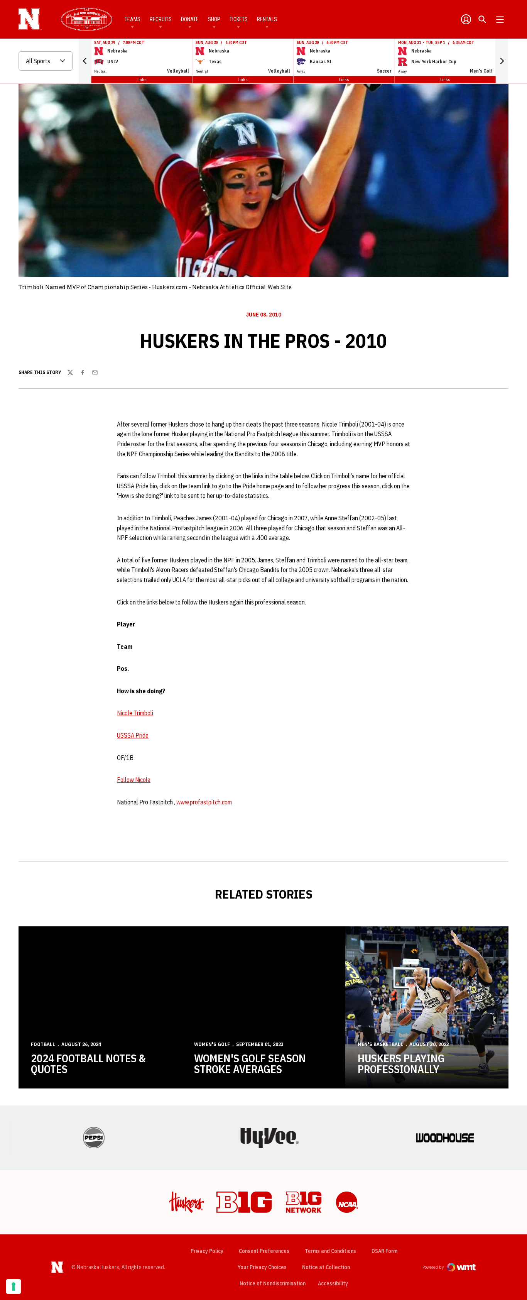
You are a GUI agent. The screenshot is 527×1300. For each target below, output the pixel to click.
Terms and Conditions (330, 1251)
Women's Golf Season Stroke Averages (250, 1063)
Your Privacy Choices (262, 1267)
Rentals (267, 19)
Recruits (161, 19)
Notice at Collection (326, 1267)
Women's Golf (212, 1044)
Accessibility (333, 1283)
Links (142, 79)
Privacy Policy (207, 1251)
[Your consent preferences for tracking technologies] (13, 1286)
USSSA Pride (133, 735)
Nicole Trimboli (135, 713)
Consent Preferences (264, 1251)
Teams (132, 19)
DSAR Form (384, 1251)
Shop (214, 19)
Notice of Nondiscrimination (273, 1283)
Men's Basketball (380, 1044)
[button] (85, 61)
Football (43, 1044)
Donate (190, 19)
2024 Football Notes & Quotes (88, 1063)
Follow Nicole (133, 780)
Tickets (239, 19)
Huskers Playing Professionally (401, 1063)
